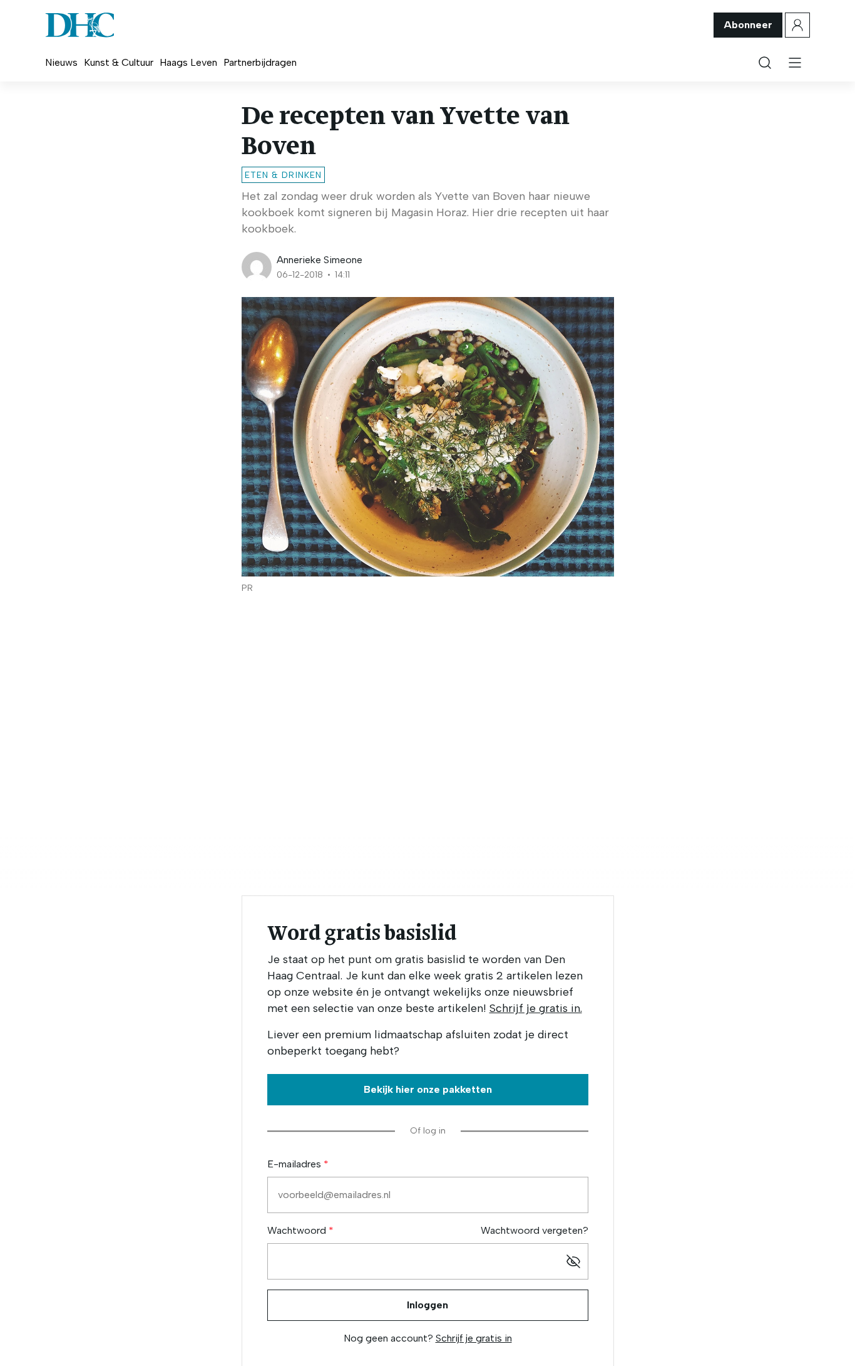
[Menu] (795, 62)
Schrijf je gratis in (474, 1338)
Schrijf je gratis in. (535, 1008)
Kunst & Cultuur (118, 62)
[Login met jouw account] (797, 25)
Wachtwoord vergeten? (534, 1230)
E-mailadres (295, 1164)
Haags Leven (188, 62)
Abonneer (748, 25)
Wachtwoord (298, 1230)
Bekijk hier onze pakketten (428, 1089)
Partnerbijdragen (260, 62)
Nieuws (61, 62)
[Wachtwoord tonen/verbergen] (573, 1261)
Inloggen (427, 1305)
